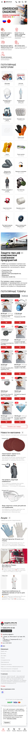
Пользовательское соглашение (9, 668)
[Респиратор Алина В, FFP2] (20, 383)
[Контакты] (25, 2)
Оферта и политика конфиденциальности (12, 666)
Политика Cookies (11, 718)
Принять (7, 722)
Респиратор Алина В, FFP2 (20, 395)
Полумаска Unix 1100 (19, 316)
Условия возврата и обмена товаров (11, 671)
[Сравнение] (12, 302)
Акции (4, 518)
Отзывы (3, 686)
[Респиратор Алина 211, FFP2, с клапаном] (7, 383)
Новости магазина (10, 432)
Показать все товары (14, 426)
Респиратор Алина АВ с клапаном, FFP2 (7, 368)
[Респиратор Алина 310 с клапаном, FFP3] (7, 407)
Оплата (3, 657)
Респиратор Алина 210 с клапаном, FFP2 (7, 316)
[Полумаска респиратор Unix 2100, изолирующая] (7, 331)
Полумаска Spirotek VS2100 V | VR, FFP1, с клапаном (20, 342)
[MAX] (2, 692)
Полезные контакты (6, 664)
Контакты (3, 653)
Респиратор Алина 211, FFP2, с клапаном (7, 395)
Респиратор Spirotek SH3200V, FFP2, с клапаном (20, 418)
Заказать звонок (6, 630)
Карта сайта (19, 699)
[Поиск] (22, 2)
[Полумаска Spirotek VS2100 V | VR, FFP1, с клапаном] (20, 331)
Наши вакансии (5, 662)
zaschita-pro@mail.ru (19, 2)
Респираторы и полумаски (10, 296)
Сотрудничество (5, 660)
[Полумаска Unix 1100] (20, 305)
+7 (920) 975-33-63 (16, 2)
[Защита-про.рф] (8, 2)
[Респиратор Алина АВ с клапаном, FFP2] (7, 356)
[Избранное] (12, 300)
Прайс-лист (4, 651)
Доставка (3, 655)
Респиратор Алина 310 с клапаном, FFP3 (7, 418)
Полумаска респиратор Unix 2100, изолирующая (7, 343)
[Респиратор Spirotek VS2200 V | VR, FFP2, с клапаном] (20, 356)
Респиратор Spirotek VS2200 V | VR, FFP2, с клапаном (20, 367)
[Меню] (2, 2)
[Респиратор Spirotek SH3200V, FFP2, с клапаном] (20, 407)
